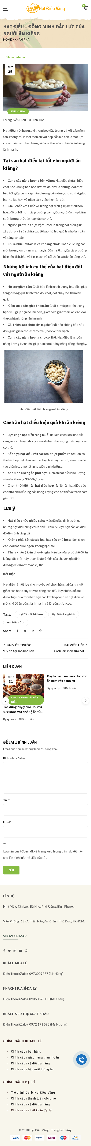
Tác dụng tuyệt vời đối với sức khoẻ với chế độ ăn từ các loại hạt (22, 711)
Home (7, 39)
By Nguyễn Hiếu (14, 120)
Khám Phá (22, 39)
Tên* (6, 800)
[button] (86, 8)
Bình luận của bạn (14, 758)
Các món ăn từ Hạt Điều (25, 700)
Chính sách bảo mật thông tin (32, 1069)
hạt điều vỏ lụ (15, 622)
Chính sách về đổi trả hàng (30, 1104)
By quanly (9, 719)
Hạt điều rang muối (63, 614)
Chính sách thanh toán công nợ (33, 1098)
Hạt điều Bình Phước (31, 614)
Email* (7, 822)
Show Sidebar (15, 57)
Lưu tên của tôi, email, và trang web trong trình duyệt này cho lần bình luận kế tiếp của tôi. (43, 854)
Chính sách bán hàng (26, 1051)
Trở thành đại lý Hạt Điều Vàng (33, 1092)
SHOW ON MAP (14, 936)
